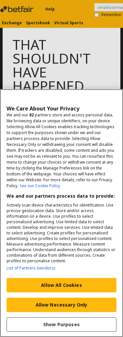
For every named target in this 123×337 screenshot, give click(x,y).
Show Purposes (61, 324)
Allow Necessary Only (62, 305)
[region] (61, 213)
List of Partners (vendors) (31, 268)
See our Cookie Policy (40, 185)
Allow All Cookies (61, 285)
